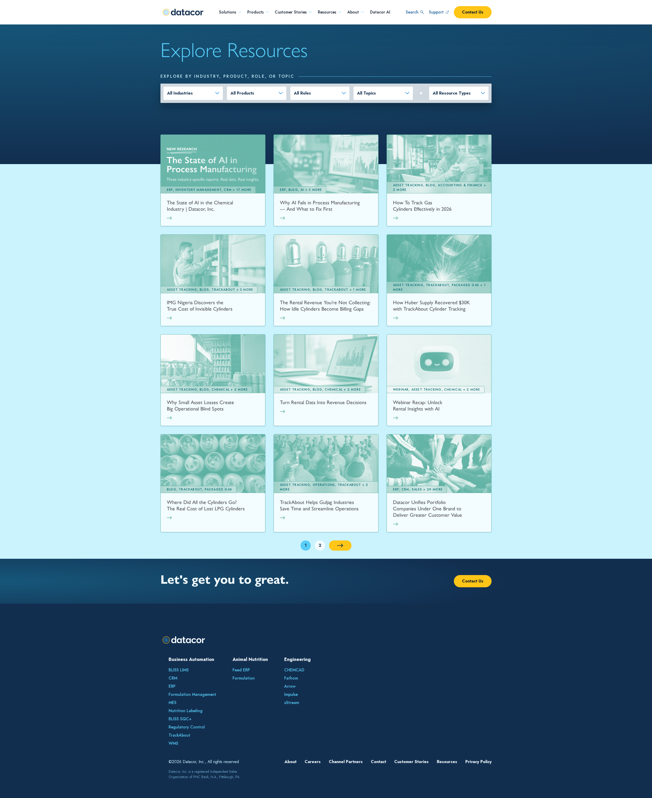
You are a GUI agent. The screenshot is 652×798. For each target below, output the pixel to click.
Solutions (227, 12)
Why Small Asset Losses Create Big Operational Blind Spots (200, 405)
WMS (173, 743)
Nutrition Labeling (185, 711)
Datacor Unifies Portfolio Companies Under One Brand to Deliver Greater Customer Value (427, 508)
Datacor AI (380, 12)
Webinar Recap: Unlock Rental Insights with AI (417, 405)
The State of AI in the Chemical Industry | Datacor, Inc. (200, 206)
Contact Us (472, 12)
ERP (172, 686)
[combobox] (193, 93)
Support (436, 12)
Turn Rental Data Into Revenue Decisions (323, 402)
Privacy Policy (478, 762)
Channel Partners (346, 762)
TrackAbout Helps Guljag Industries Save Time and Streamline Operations (319, 505)
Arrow (289, 686)
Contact (378, 762)
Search (412, 12)
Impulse (291, 694)
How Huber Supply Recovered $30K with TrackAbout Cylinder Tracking (431, 305)
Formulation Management (192, 694)
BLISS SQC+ (180, 719)
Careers (313, 762)
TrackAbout (179, 735)
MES (172, 703)
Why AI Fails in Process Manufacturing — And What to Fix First (320, 206)
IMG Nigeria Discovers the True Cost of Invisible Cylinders (200, 305)
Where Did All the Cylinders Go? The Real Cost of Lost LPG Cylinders (206, 505)
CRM (173, 678)
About (353, 12)
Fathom (291, 678)
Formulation (244, 678)
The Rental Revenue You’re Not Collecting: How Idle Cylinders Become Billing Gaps (325, 305)
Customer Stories (291, 12)
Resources (327, 12)
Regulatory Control (187, 727)
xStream (291, 703)
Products (255, 12)
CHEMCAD (294, 670)
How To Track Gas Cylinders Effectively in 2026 (422, 206)
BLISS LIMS (179, 670)
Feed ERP (241, 670)
